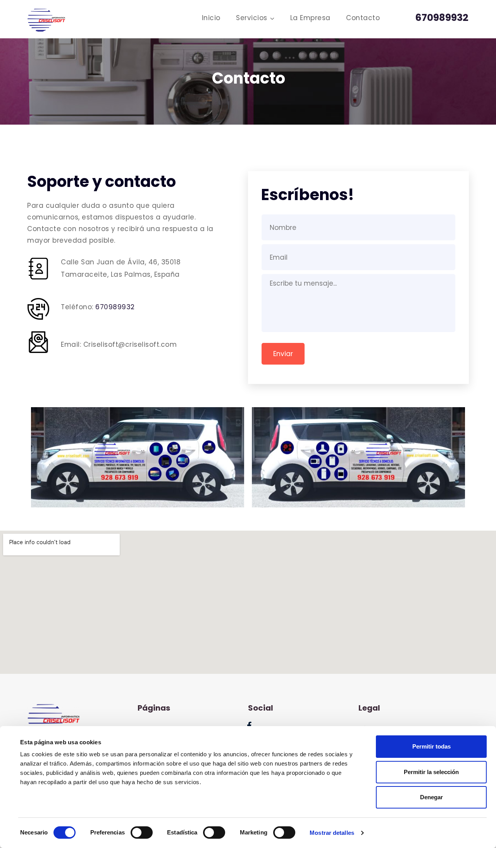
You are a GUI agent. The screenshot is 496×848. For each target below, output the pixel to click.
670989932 (115, 307)
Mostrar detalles (332, 832)
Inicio (211, 17)
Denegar (431, 797)
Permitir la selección (431, 772)
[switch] (142, 832)
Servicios (251, 17)
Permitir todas (431, 746)
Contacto (363, 17)
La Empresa (310, 17)
